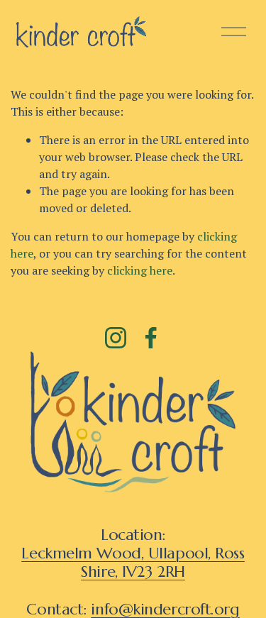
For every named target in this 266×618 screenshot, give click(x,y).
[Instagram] (115, 337)
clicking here (139, 270)
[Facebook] (151, 337)
